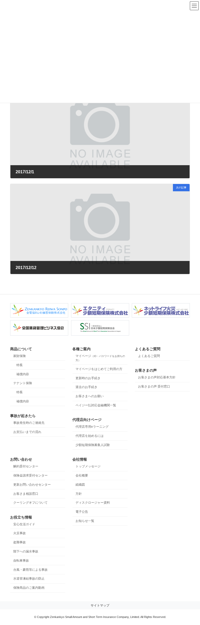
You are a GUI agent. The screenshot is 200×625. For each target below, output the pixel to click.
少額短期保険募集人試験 (93, 445)
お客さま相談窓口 (25, 494)
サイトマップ (100, 605)
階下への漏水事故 (25, 551)
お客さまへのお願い (90, 396)
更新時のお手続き (88, 378)
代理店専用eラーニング (92, 427)
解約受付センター (25, 466)
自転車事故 (21, 560)
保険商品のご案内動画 (29, 588)
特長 (19, 365)
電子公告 (82, 512)
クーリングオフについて (30, 503)
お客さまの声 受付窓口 (154, 387)
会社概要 (82, 475)
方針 (79, 494)
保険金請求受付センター (30, 475)
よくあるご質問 (149, 356)
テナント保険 (22, 383)
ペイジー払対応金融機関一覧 (96, 405)
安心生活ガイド (24, 524)
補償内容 (22, 374)
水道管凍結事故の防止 (29, 579)
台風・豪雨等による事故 (30, 570)
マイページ (100, 358)
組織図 (80, 484)
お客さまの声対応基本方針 (157, 377)
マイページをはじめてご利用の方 (99, 369)
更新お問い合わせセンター (32, 484)
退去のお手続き (86, 387)
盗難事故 (19, 542)
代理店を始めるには (90, 436)
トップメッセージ (88, 466)
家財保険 (19, 356)
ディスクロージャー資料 (93, 503)
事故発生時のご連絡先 (29, 423)
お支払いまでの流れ (27, 432)
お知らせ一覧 (85, 521)
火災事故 (19, 533)
